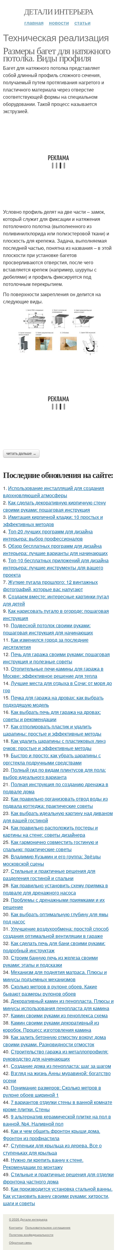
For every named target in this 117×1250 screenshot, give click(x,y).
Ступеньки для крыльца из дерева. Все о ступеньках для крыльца (52, 1149)
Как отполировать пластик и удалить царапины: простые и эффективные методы (52, 730)
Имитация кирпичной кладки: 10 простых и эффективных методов (53, 520)
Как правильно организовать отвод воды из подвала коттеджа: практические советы (55, 802)
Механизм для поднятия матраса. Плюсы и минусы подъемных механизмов (55, 976)
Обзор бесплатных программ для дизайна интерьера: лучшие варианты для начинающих (55, 549)
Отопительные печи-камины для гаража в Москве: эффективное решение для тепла (53, 672)
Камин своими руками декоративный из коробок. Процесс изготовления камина (51, 1026)
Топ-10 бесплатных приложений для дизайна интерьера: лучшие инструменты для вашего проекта (56, 567)
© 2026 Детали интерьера (28, 1219)
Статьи (82, 22)
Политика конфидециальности (31, 1235)
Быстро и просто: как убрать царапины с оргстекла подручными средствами (52, 759)
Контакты (15, 1227)
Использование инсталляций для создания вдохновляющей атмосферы (53, 492)
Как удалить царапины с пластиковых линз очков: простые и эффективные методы (54, 744)
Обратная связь (20, 1242)
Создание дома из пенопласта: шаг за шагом (61, 1065)
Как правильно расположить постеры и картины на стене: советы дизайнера (50, 831)
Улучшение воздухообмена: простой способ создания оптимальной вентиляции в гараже (56, 932)
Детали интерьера (58, 11)
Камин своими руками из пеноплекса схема (59, 1015)
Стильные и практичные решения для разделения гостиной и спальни (49, 874)
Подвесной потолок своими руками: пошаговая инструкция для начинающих (48, 629)
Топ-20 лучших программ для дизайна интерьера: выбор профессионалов (48, 535)
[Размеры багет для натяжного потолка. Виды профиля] (58, 332)
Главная (34, 22)
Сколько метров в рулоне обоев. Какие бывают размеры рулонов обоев (50, 990)
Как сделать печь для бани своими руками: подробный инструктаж (54, 947)
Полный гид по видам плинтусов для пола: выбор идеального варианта (54, 773)
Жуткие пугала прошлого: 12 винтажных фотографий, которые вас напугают (50, 585)
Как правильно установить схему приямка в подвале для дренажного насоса (55, 889)
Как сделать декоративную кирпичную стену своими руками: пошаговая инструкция (54, 506)
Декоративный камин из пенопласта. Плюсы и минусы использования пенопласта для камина (58, 1004)
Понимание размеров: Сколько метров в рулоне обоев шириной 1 (52, 1091)
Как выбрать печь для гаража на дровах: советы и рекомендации (52, 716)
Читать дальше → (21, 453)
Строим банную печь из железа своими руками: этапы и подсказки (50, 961)
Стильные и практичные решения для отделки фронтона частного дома (58, 1178)
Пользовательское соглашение (47, 1227)
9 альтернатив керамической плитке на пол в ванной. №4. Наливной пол (57, 1120)
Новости (59, 22)
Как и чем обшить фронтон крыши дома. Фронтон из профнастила (51, 1134)
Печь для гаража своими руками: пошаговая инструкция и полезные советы (56, 658)
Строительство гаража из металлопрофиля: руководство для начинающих (55, 1055)
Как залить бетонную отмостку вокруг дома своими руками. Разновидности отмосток (54, 1041)
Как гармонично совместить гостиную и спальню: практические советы (50, 846)
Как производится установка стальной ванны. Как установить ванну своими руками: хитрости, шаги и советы (57, 1196)
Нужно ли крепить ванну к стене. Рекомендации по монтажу (43, 1163)
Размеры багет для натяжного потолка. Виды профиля (56, 54)
